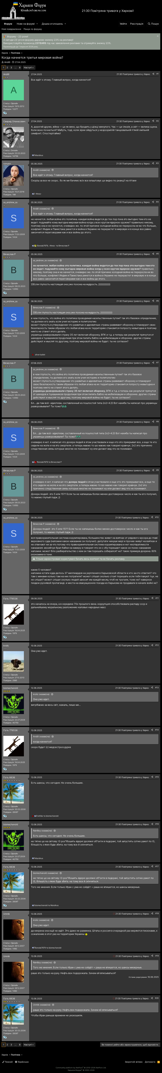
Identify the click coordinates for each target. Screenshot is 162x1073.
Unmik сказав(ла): (42, 1004)
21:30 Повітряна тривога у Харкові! (108, 11)
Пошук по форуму (33, 29)
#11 (157, 598)
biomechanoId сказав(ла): (46, 873)
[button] (37, 24)
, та (53, 245)
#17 (157, 866)
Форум (8, 23)
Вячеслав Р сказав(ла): (44, 307)
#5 (157, 253)
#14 (157, 730)
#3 (157, 163)
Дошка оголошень (52, 23)
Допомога (150, 1062)
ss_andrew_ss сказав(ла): (46, 260)
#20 (157, 998)
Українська (22, 1062)
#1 (157, 74)
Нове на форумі (26, 23)
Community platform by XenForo (81, 1068)
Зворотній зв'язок (134, 1062)
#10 (157, 517)
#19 (157, 956)
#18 (157, 913)
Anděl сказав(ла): (41, 170)
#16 (157, 824)
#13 (157, 687)
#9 (157, 470)
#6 (157, 301)
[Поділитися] (153, 74)
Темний (8, 1062)
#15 (157, 777)
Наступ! (28, 67)
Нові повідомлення (11, 29)
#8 (157, 421)
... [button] (15, 67)
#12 (157, 645)
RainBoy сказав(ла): (43, 830)
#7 (157, 362)
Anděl (7, 62)
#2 (157, 121)
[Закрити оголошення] (157, 36)
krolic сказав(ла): (41, 694)
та (49, 462)
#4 (157, 202)
